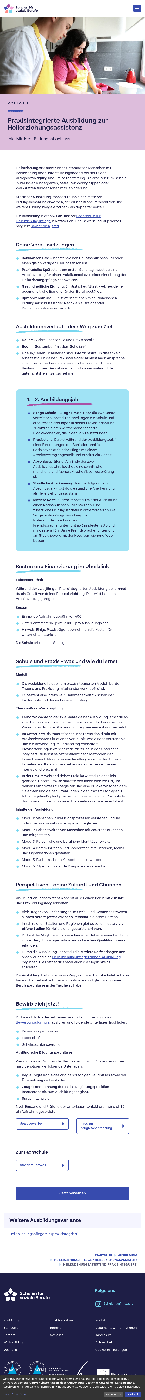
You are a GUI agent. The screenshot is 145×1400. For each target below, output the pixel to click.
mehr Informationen (15, 1394)
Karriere (9, 1335)
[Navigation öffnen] (137, 8)
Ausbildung (12, 1320)
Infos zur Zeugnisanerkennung (96, 1126)
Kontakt (101, 1320)
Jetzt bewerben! (32, 1123)
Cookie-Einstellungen (111, 1350)
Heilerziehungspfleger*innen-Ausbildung (86, 957)
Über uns (10, 1350)
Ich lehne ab (113, 1394)
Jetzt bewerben (72, 1193)
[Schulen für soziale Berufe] (21, 8)
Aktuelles (56, 1335)
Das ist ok (133, 1394)
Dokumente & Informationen (116, 1328)
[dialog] (72, 1387)
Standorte (11, 1328)
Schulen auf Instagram (120, 1303)
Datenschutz (104, 1342)
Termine (56, 1328)
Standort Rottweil (33, 1165)
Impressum (103, 1335)
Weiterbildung (14, 1342)
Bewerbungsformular (33, 1022)
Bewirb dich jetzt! (45, 226)
